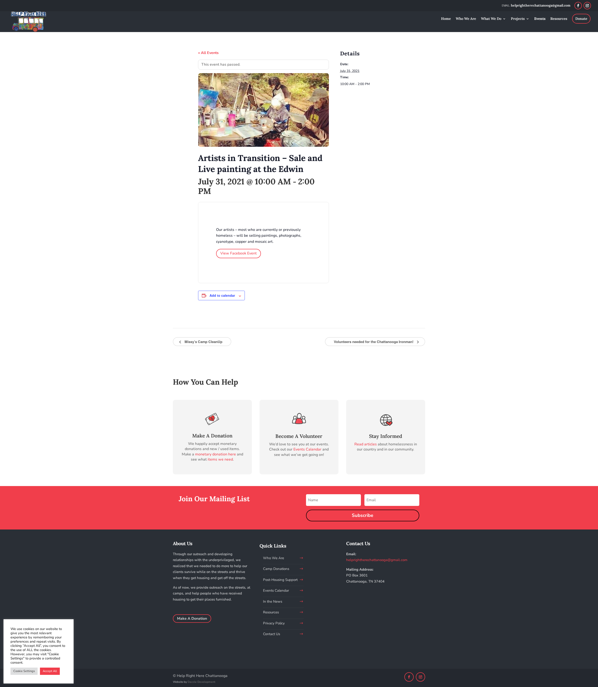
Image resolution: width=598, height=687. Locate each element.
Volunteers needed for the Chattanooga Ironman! (374, 341)
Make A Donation (192, 618)
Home (446, 19)
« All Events (208, 52)
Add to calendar (222, 295)
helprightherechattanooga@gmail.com (376, 560)
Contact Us (271, 634)
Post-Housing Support (280, 579)
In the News (272, 601)
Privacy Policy (274, 623)
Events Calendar (307, 449)
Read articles (365, 444)
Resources (558, 19)
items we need (220, 459)
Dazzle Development (201, 682)
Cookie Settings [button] (24, 671)
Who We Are (466, 19)
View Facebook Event (238, 253)
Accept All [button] (50, 671)
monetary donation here (215, 454)
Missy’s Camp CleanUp (203, 341)
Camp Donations (276, 568)
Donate (581, 18)
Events (539, 19)
